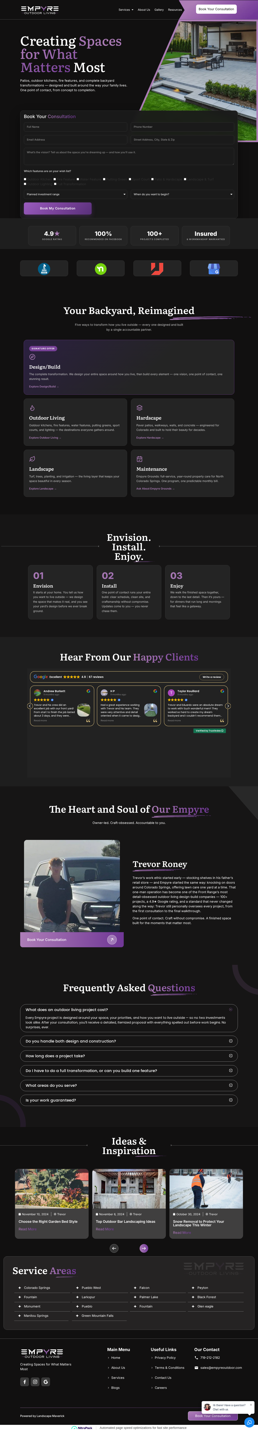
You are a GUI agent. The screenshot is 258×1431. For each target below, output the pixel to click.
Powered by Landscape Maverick (42, 1416)
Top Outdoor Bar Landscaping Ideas (48, 1221)
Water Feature (90, 179)
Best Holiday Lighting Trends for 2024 (205, 1221)
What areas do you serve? (51, 1085)
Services (124, 9)
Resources (175, 9)
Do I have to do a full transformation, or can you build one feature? (91, 1070)
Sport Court (141, 179)
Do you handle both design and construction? (71, 1041)
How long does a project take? (55, 1056)
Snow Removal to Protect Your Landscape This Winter (121, 1223)
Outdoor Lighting (39, 184)
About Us (144, 9)
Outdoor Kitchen (39, 179)
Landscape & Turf (200, 179)
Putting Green (116, 179)
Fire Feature (66, 179)
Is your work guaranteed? (51, 1100)
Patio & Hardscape (168, 179)
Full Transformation (71, 184)
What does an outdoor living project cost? (67, 1009)
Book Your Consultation (46, 940)
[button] (129, 1009)
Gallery (159, 9)
